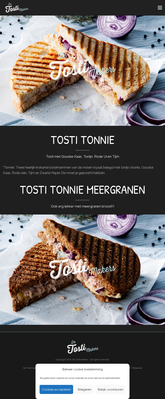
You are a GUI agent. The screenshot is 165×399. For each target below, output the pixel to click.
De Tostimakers (80, 359)
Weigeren (84, 389)
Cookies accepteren (56, 389)
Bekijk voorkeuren (110, 389)
